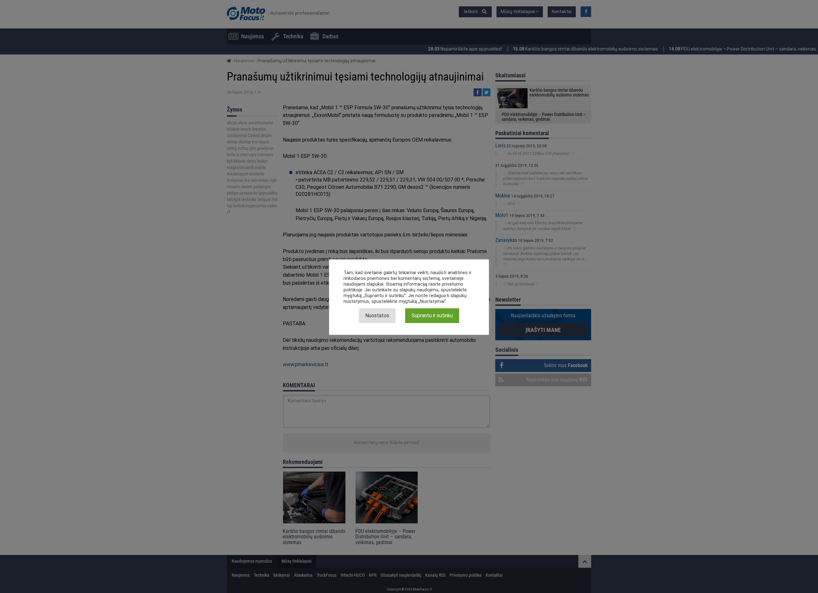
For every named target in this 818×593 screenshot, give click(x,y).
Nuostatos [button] (377, 315)
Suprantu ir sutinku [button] (432, 315)
